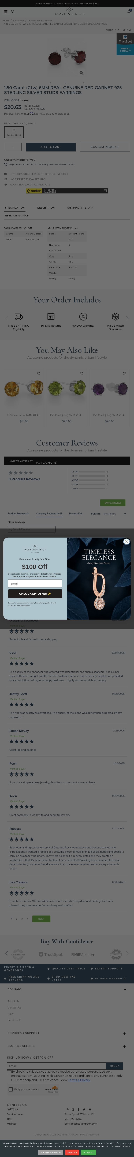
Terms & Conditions (120, 1146)
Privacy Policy (101, 1146)
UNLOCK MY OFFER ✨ (35, 594)
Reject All (72, 1152)
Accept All (88, 1152)
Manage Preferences (51, 1152)
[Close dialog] (126, 542)
